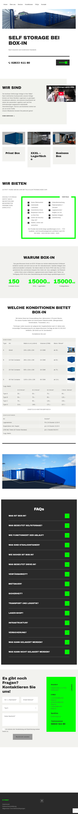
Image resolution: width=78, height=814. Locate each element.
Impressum (6, 804)
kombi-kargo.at (56, 716)
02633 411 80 (20, 62)
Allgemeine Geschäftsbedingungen (13, 808)
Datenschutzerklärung (9, 806)
